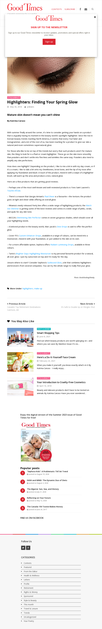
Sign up (49, 41)
